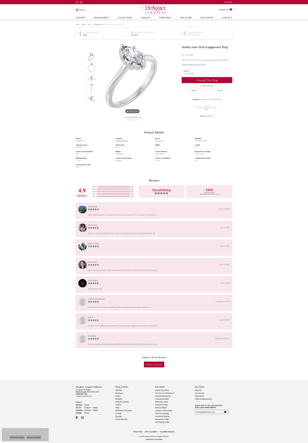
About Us (198, 390)
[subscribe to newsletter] (225, 412)
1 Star (94, 196)
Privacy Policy (138, 432)
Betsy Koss (92, 224)
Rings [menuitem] (117, 407)
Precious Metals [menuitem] (161, 407)
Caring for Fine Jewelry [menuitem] (163, 410)
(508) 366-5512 (132, 119)
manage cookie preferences (23, 433)
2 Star (94, 194)
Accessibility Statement (167, 432)
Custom (80, 17)
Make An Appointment (203, 399)
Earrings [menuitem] (118, 413)
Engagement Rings (98, 24)
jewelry (84, 24)
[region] (132, 78)
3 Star (94, 191)
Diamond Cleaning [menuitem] (162, 413)
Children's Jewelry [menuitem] (122, 402)
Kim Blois (92, 335)
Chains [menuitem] (118, 396)
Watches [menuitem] (119, 390)
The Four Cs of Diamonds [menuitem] (164, 393)
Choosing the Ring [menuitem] (162, 399)
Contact (227, 17)
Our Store (186, 17)
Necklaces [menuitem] (119, 393)
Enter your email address (205, 407)
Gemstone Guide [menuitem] (161, 404)
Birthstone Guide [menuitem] (161, 402)
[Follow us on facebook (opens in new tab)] (77, 2)
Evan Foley (92, 262)
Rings (89, 24)
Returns (219, 90)
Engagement (101, 17)
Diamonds (165, 17)
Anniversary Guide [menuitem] (162, 419)
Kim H (90, 317)
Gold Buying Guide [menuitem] (162, 422)
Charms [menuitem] (118, 404)
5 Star (94, 187)
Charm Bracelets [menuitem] (122, 419)
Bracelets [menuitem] (119, 416)
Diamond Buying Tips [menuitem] (163, 396)
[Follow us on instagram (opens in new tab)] (81, 2)
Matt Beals (92, 206)
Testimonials (199, 396)
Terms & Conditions (151, 432)
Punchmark (158, 439)
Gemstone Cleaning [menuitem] (162, 416)
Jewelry (145, 17)
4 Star (94, 189)
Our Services (199, 393)
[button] (228, 2)
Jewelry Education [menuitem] (162, 390)
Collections (125, 17)
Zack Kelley (93, 280)
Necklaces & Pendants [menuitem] (124, 410)
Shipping (194, 90)
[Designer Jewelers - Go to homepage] (154, 9)
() (132, 187)
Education (207, 17)
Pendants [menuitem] (119, 399)
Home (77, 24)
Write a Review (154, 364)
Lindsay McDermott (96, 298)
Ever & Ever (159, 141)
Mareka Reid (93, 243)
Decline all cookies (17, 437)
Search (85, 35)
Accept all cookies (33, 437)
